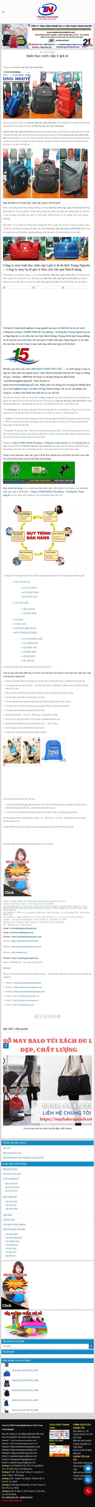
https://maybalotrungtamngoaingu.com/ (29, 991)
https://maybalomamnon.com (23, 1005)
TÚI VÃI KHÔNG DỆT (13, 1238)
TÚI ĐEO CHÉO (11, 1234)
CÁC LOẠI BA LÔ (11, 1179)
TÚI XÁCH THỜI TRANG (14, 1225)
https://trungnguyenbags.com (23, 1450)
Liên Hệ (6, 1148)
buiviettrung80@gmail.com (23, 384)
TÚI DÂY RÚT (10, 1252)
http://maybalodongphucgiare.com (26, 937)
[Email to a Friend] (50, 1017)
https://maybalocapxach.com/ (24, 1453)
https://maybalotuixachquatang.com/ (26, 1000)
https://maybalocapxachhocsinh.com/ (26, 996)
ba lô (72, 328)
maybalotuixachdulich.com (26, 1440)
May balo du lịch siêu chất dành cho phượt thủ (23, 1158)
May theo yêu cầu (47, 52)
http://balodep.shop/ (19, 952)
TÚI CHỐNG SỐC (12, 1241)
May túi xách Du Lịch (12, 1153)
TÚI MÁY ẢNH (10, 1249)
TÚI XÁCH (27, 906)
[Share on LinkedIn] (59, 1017)
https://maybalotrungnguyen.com (25, 1447)
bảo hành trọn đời (30, 392)
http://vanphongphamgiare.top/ (25, 958)
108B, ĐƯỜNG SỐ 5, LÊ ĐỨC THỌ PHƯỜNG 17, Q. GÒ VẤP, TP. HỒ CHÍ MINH (50, 917)
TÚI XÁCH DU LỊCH (12, 1174)
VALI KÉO (7, 1215)
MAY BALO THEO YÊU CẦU (46, 368)
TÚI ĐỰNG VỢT (11, 1245)
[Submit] (91, 1346)
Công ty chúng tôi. (47, 397)
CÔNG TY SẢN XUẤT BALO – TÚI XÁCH (20, 904)
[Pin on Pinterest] (54, 1017)
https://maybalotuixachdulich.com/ (25, 941)
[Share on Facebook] (41, 1017)
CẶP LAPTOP (10, 1205)
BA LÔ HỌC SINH (12, 1187)
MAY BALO (16, 906)
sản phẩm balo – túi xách (18, 404)
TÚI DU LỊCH (9, 1220)
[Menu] (3, 12)
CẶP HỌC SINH (11, 1209)
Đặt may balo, (81, 443)
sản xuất (73, 576)
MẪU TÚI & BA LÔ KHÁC (14, 1229)
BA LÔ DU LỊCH (10, 1169)
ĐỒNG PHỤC (39, 906)
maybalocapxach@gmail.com (23, 1463)
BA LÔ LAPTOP (11, 1184)
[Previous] (2, 1086)
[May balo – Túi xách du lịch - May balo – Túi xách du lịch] (47, 12)
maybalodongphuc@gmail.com (24, 928)
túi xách (80, 328)
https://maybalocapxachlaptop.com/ (28, 987)
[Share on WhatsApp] (36, 1017)
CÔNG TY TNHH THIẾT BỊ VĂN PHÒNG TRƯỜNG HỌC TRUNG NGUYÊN (34, 901)
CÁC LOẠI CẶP (10, 1197)
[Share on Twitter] (45, 1017)
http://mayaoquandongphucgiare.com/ (26, 946)
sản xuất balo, (24, 340)
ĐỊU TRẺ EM (10, 1256)
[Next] (92, 1086)
